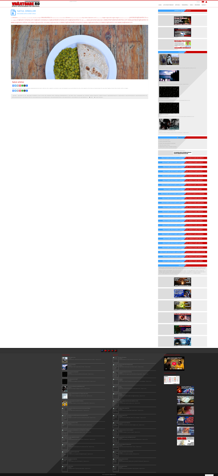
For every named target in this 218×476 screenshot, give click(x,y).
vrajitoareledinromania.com (58, 20)
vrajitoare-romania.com (25, 20)
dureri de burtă (41, 95)
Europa (57, 17)
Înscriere (197, 5)
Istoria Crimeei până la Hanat (165, 141)
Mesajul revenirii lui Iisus (123, 415)
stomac (75, 95)
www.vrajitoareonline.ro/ (92, 22)
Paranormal (185, 5)
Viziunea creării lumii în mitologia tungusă (126, 364)
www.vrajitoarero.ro (125, 22)
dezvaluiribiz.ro (46, 17)
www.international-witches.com (116, 20)
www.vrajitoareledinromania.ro (72, 22)
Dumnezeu (54, 17)
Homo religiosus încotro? (123, 466)
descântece (35, 17)
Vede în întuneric (71, 444)
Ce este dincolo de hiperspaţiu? (164, 98)
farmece (68, 17)
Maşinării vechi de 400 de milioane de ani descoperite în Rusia (78, 415)
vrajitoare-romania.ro (41, 20)
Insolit (91, 97)
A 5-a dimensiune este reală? (163, 114)
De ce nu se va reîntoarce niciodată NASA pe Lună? (167, 130)
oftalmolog (57, 95)
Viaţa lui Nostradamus (122, 357)
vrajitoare (15, 20)
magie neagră (115, 17)
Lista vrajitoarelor (168, 5)
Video (191, 5)
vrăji (82, 20)
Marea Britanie (121, 17)
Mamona (120, 393)
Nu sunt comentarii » (99, 97)
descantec (31, 17)
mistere (53, 95)
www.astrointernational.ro (95, 20)
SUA (147, 17)
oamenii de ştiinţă (126, 17)
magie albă (108, 17)
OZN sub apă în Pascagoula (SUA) (73, 451)
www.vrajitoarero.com (109, 22)
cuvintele (27, 17)
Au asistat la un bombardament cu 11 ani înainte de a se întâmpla (78, 429)
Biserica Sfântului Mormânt (123, 459)
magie (103, 17)
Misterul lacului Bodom (162, 82)
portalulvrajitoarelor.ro (137, 17)
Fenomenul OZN (73, 17)
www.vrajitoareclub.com (38, 22)
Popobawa (121, 379)
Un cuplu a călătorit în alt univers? (73, 437)
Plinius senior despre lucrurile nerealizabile (126, 451)
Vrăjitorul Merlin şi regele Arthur (124, 408)
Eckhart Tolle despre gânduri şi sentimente (167, 143)
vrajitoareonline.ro (74, 20)
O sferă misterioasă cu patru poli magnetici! (126, 429)
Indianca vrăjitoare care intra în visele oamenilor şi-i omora (128, 400)
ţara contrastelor (86, 95)
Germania (80, 17)
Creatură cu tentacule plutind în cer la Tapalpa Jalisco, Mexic (78, 393)
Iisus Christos (100, 17)
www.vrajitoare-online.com (21, 22)
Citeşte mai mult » (141, 359)
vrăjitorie (85, 20)
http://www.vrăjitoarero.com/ (89, 17)
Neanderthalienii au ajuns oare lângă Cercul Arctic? (127, 437)
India (45, 95)
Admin (15, 95)
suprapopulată (79, 95)
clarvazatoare (24, 17)
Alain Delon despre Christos (165, 145)
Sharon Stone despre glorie (165, 139)
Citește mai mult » (186, 84)
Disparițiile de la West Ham (72, 459)
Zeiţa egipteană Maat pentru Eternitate (125, 371)
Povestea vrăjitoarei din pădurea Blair (125, 444)
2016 (11, 17)
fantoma (64, 17)
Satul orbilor (70, 95)
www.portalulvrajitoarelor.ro (138, 20)
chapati (30, 95)
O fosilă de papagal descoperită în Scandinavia (75, 400)
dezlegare (39, 17)
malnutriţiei (49, 95)
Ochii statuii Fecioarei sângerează (124, 422)
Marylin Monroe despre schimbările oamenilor (168, 146)
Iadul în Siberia (70, 466)
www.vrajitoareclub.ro (53, 22)
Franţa (77, 17)
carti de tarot (19, 17)
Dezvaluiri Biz (183, 137)
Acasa (160, 5)
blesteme (15, 17)
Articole (177, 5)
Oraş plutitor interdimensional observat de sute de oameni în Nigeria (79, 408)
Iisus (97, 17)
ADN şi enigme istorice (162, 65)
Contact (204, 5)
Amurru (120, 386)
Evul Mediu (60, 17)
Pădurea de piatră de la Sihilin (73, 422)
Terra (12, 20)
